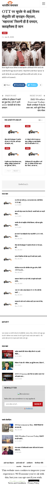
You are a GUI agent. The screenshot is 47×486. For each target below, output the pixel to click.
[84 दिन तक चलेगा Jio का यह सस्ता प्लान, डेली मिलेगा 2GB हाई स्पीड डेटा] (7, 203)
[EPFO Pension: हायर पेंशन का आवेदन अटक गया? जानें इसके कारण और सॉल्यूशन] (7, 377)
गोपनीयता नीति (39, 463)
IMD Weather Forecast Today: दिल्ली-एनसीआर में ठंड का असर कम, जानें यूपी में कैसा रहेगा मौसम (35, 105)
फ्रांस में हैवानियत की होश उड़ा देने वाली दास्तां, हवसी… (28, 256)
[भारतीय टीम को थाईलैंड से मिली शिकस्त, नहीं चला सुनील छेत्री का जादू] (7, 225)
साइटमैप (18, 467)
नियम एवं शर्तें (27, 467)
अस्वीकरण (30, 463)
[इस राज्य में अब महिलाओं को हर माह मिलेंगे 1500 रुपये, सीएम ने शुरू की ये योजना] (7, 237)
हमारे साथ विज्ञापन (9, 463)
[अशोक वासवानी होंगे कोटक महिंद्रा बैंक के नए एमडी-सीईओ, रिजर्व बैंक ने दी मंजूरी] (7, 354)
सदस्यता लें (37, 404)
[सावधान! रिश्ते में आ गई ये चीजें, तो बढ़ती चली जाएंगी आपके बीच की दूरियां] (7, 282)
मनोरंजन (5, 33)
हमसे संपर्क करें (20, 463)
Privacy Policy (33, 483)
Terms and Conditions (17, 483)
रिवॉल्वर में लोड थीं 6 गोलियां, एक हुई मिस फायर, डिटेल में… (30, 363)
